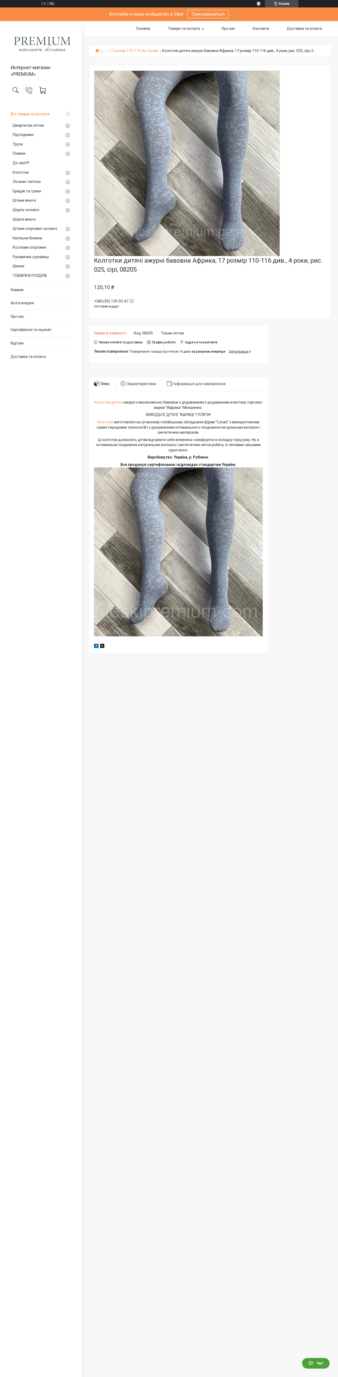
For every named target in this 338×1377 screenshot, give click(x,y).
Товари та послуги (184, 28)
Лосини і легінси (27, 181)
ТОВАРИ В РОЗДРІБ (30, 275)
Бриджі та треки (27, 191)
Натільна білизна (27, 238)
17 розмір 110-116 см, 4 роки (133, 51)
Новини (17, 290)
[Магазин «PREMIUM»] (41, 43)
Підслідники (23, 135)
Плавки (19, 153)
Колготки (21, 172)
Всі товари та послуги (30, 114)
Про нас (17, 316)
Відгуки (17, 343)
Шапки (18, 266)
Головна (143, 28)
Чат (319, 1363)
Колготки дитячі (108, 402)
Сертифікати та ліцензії (31, 330)
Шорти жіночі (24, 219)
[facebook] (96, 647)
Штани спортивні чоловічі (35, 228)
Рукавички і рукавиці (31, 257)
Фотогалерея (22, 303)
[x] (102, 647)
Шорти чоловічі (26, 210)
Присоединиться (208, 14)
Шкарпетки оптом (28, 125)
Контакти (261, 28)
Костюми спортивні (29, 247)
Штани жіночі (24, 200)
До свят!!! (21, 163)
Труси (18, 144)
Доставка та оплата (28, 356)
